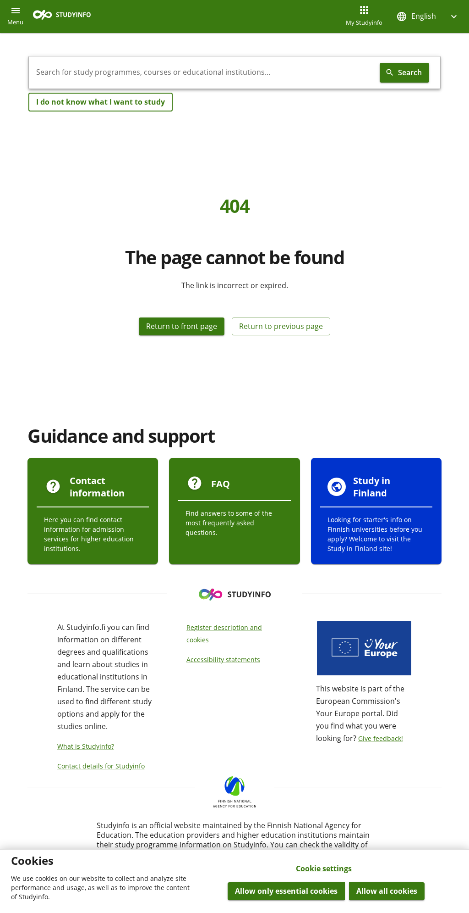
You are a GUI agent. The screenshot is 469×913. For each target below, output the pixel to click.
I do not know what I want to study (100, 102)
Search (410, 72)
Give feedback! (380, 738)
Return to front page (181, 326)
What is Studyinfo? (85, 746)
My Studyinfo (364, 22)
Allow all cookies (386, 891)
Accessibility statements (223, 659)
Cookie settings (324, 868)
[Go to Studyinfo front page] (66, 17)
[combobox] (202, 72)
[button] (428, 16)
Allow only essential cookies (286, 891)
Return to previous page (281, 326)
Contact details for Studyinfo (101, 766)
